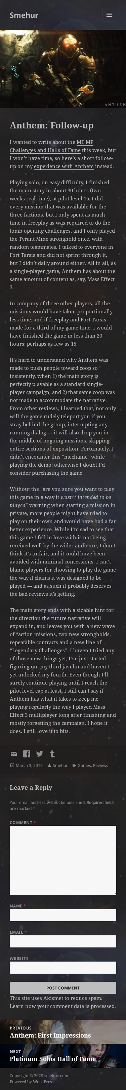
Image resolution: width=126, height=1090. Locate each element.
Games (84, 765)
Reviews (100, 765)
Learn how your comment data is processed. (63, 1006)
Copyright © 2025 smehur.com (39, 1076)
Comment (23, 822)
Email (18, 932)
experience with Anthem (64, 166)
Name (18, 906)
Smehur (24, 15)
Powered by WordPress (31, 1082)
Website (19, 958)
